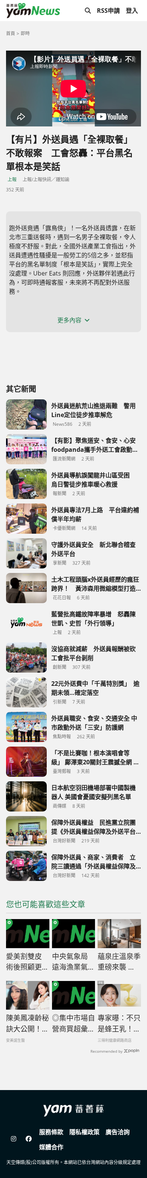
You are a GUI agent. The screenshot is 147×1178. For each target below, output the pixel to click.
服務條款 (51, 1132)
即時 (25, 33)
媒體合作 (51, 1147)
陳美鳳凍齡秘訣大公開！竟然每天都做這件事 (27, 1023)
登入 (132, 10)
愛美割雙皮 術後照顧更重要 (27, 962)
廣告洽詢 (118, 1132)
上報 (12, 179)
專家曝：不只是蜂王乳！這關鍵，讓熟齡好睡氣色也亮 (119, 1023)
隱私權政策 (84, 1132)
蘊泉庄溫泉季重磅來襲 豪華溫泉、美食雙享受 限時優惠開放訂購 (119, 962)
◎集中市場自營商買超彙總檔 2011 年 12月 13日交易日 (73, 1023)
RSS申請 (108, 10)
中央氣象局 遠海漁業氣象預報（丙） (73, 962)
